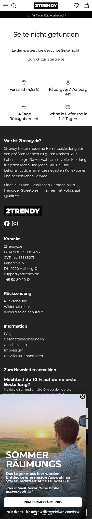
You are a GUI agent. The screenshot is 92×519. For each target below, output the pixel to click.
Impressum (14, 350)
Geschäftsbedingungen (24, 339)
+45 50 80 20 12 (17, 279)
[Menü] (5, 5)
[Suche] (16, 5)
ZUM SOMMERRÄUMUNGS (43, 502)
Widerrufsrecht (17, 307)
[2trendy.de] (46, 5)
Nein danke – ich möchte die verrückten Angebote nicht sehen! (43, 513)
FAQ (8, 334)
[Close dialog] (82, 397)
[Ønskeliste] (76, 5)
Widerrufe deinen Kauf (23, 312)
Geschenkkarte (16, 345)
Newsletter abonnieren (23, 356)
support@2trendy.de (21, 274)
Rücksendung (15, 301)
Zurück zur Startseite (46, 59)
